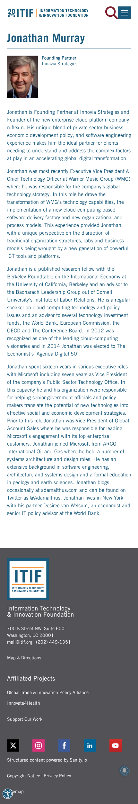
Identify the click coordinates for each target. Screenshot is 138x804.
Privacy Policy (57, 775)
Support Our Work (24, 719)
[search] (111, 12)
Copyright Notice (23, 775)
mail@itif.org (19, 642)
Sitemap (15, 791)
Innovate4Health (23, 703)
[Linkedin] (95, 745)
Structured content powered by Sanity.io (47, 760)
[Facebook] (69, 745)
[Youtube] (120, 745)
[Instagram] (43, 745)
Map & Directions (24, 657)
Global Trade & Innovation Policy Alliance (48, 692)
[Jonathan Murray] (22, 77)
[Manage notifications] (124, 770)
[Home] (48, 13)
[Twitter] (13, 745)
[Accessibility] (8, 794)
